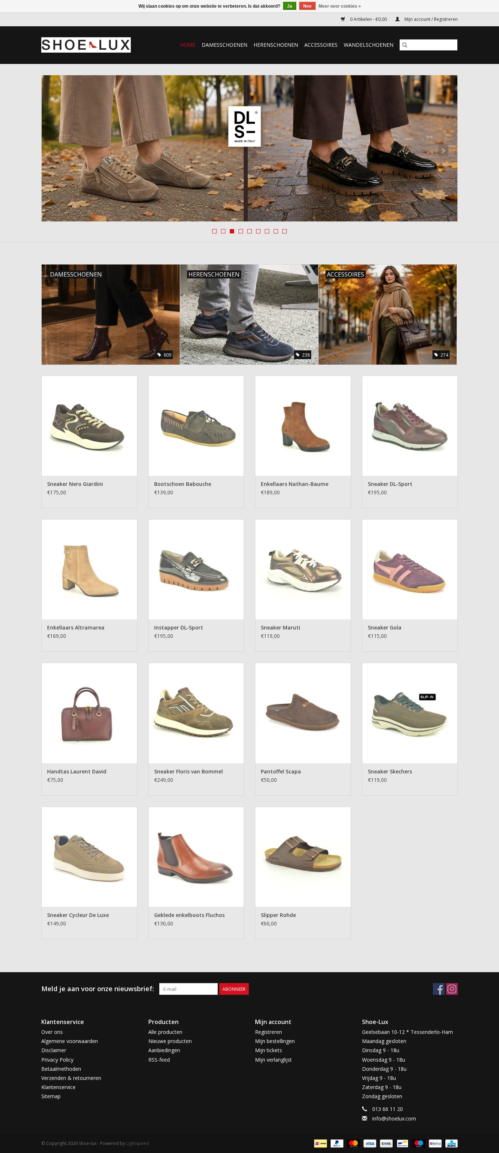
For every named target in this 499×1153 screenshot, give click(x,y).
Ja (289, 6)
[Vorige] (56, 150)
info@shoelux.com (394, 1118)
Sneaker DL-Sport (390, 483)
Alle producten (165, 1031)
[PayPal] (336, 1143)
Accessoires (321, 44)
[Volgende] (443, 150)
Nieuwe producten (170, 1041)
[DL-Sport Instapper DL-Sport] (196, 569)
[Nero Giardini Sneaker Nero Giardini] (89, 426)
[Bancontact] (402, 1143)
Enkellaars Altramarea (75, 627)
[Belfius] (434, 1143)
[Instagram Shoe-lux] (452, 989)
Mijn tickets (268, 1050)
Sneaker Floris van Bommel (188, 771)
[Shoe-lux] (91, 45)
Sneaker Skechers (390, 771)
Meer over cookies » (340, 6)
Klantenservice (58, 1087)
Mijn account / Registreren (430, 19)
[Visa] (369, 1143)
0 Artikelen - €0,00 (368, 19)
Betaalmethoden (61, 1068)
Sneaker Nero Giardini (75, 483)
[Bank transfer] (385, 1143)
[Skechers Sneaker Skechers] (410, 713)
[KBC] (450, 1143)
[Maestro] (418, 1143)
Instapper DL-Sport (178, 627)
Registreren (268, 1031)
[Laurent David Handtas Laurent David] (89, 713)
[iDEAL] (320, 1143)
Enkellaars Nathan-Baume (294, 483)
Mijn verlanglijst (273, 1059)
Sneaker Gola (384, 627)
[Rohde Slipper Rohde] (303, 857)
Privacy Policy (57, 1059)
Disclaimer (53, 1050)
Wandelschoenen (368, 44)
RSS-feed (159, 1059)
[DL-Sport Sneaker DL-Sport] (410, 426)
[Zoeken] (404, 45)
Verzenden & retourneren (71, 1077)
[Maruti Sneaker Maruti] (303, 569)
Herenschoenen (276, 44)
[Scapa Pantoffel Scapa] (303, 713)
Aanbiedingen (164, 1050)
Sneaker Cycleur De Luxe (78, 915)
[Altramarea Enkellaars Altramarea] (89, 569)
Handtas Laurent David (76, 771)
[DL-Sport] (249, 148)
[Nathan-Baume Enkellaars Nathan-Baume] (303, 426)
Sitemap (51, 1096)
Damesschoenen (224, 44)
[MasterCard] (352, 1143)
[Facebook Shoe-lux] (439, 989)
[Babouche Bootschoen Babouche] (196, 426)
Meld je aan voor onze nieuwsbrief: (97, 989)
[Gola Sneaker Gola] (410, 569)
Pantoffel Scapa (281, 771)
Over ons (52, 1031)
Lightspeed (137, 1143)
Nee (307, 6)
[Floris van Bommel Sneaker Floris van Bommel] (196, 713)
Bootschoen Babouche (182, 483)
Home (187, 44)
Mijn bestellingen (275, 1041)
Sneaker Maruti (280, 627)
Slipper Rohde (278, 915)
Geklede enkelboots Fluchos (189, 915)
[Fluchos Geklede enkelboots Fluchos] (196, 857)
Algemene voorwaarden (69, 1041)
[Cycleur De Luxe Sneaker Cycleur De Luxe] (89, 857)
